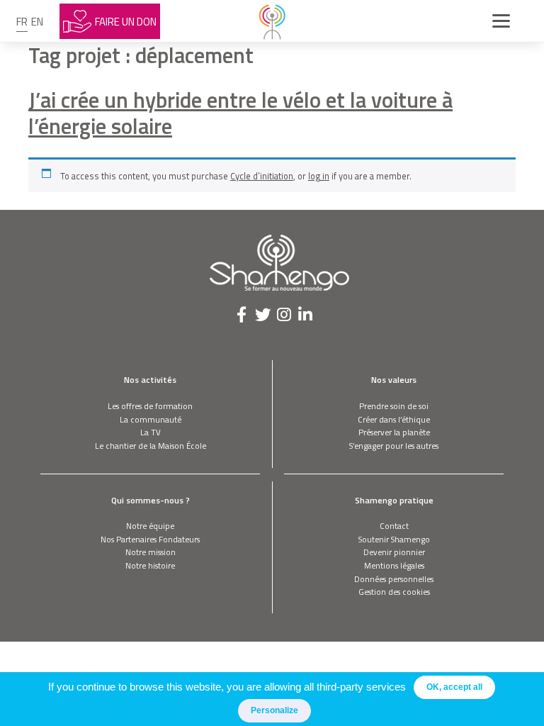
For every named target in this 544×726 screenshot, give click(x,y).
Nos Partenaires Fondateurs (150, 539)
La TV (150, 432)
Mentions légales (394, 565)
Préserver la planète (394, 432)
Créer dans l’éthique (394, 419)
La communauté (150, 419)
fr (22, 21)
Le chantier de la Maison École (150, 446)
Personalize (274, 710)
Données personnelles (394, 579)
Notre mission (150, 552)
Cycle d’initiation (261, 176)
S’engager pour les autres (393, 446)
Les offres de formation (150, 406)
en (37, 21)
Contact (394, 526)
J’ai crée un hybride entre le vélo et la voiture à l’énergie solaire (240, 113)
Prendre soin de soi (394, 406)
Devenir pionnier (394, 552)
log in (318, 176)
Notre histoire (150, 565)
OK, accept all (454, 687)
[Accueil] (272, 21)
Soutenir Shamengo (394, 539)
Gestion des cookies (394, 592)
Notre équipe (150, 526)
